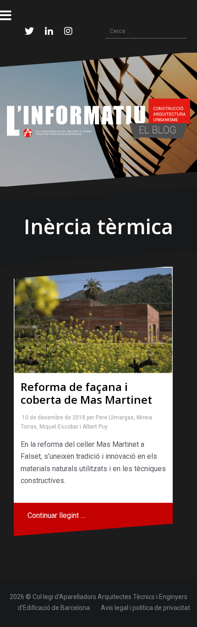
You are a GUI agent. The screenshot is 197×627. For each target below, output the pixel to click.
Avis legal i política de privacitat (145, 607)
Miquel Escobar (57, 427)
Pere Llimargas (113, 417)
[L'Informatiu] (98, 119)
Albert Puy (93, 427)
